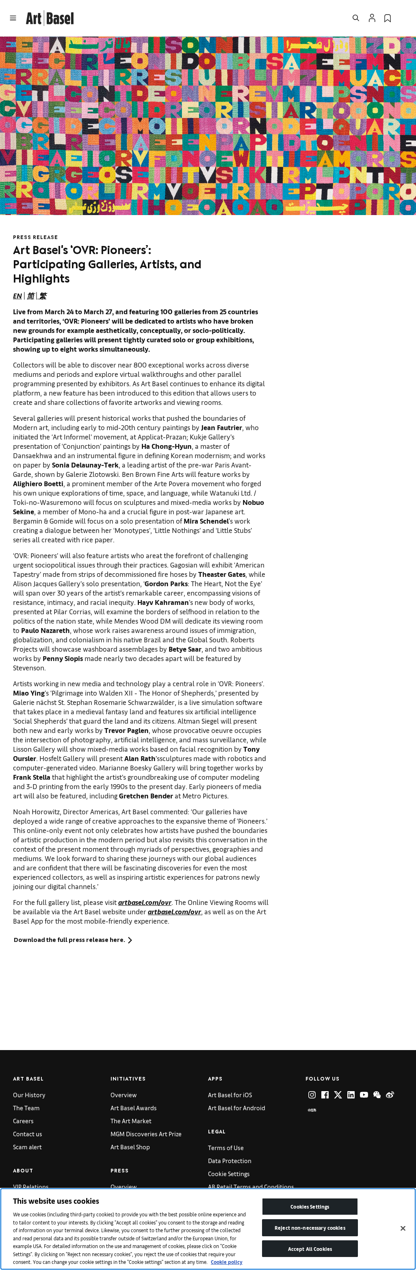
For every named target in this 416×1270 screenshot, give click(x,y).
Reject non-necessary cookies (310, 1227)
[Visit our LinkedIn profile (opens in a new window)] (351, 1094)
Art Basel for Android (236, 1107)
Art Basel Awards (133, 1107)
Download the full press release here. (69, 940)
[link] (50, 17)
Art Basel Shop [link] (130, 1146)
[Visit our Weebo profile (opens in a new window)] (390, 1094)
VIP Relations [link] (31, 1186)
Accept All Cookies (310, 1249)
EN (17, 295)
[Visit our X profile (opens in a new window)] (338, 1094)
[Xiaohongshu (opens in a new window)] (312, 1110)
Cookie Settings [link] (229, 1173)
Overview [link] (123, 1094)
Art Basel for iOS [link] (230, 1094)
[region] (208, 1229)
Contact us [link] (27, 1133)
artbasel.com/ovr (144, 902)
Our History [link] (29, 1094)
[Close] (403, 1228)
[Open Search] (355, 17)
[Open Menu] (13, 17)
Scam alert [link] (27, 1146)
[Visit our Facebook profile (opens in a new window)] (325, 1094)
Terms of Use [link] (226, 1147)
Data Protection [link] (229, 1160)
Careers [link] (23, 1120)
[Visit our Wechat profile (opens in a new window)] (377, 1094)
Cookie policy (227, 1262)
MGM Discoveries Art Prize (146, 1133)
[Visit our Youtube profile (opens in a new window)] (364, 1094)
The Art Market (131, 1120)
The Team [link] (26, 1107)
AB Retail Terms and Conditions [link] (251, 1186)
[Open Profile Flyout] (372, 17)
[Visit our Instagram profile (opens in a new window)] (312, 1094)
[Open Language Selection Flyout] (403, 17)
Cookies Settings (309, 1206)
